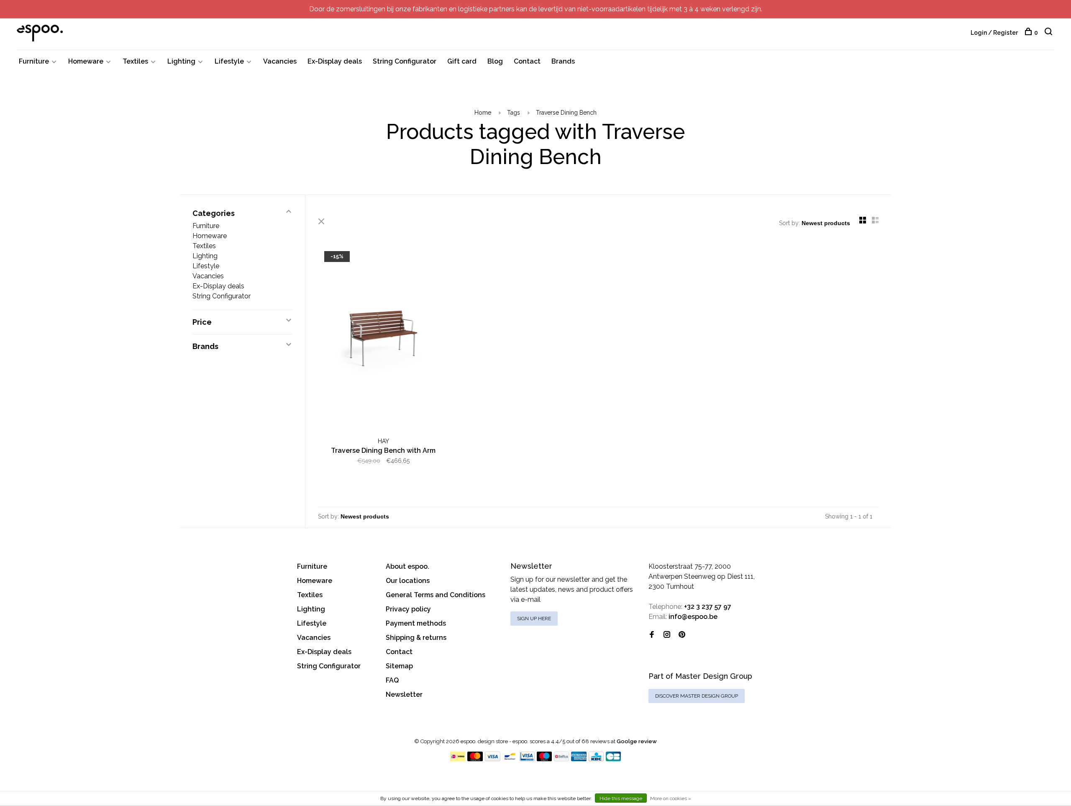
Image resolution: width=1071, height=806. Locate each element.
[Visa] (492, 759)
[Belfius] (561, 759)
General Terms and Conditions (435, 595)
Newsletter (404, 694)
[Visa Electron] (527, 759)
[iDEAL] (457, 759)
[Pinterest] (682, 635)
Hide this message (621, 798)
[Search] (1049, 32)
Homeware (85, 61)
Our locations (408, 581)
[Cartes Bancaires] (613, 759)
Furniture (34, 61)
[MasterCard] (475, 759)
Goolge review (637, 741)
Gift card (462, 61)
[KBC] (596, 759)
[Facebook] (651, 635)
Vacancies (280, 61)
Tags (513, 112)
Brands (563, 61)
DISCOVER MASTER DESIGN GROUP (696, 696)
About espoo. (407, 566)
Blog (495, 61)
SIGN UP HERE (534, 618)
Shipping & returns (416, 638)
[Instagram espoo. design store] (667, 635)
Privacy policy (408, 609)
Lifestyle (229, 61)
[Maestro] (544, 759)
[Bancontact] (510, 759)
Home (482, 112)
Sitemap (399, 666)
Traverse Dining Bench (566, 112)
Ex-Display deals (334, 61)
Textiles (135, 61)
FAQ (392, 680)
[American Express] (579, 759)
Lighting (181, 61)
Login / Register (994, 32)
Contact (527, 61)
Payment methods (416, 623)
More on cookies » (670, 798)
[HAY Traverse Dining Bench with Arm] (383, 340)
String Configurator (404, 61)
